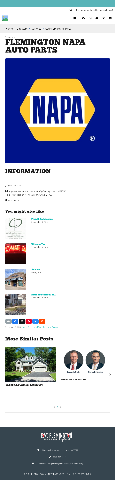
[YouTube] (96, 18)
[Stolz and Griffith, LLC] (15, 304)
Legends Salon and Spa (73, 383)
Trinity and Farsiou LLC (20, 380)
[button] (70, 10)
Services (55, 327)
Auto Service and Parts (32, 327)
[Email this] (8, 321)
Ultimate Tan (38, 244)
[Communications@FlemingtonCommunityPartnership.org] (34, 463)
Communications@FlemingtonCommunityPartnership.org (60, 463)
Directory (47, 327)
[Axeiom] (15, 279)
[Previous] (5, 374)
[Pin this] (29, 321)
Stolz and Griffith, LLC (43, 295)
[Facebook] (83, 18)
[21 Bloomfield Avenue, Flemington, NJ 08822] (39, 450)
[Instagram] (90, 18)
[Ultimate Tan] (15, 253)
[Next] (109, 374)
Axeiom (35, 270)
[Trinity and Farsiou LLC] (30, 362)
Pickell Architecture (42, 219)
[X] (103, 18)
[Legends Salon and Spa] (84, 363)
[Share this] (15, 321)
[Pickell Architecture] (15, 228)
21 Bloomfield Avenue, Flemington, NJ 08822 (60, 450)
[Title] (5, 18)
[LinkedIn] (110, 18)
